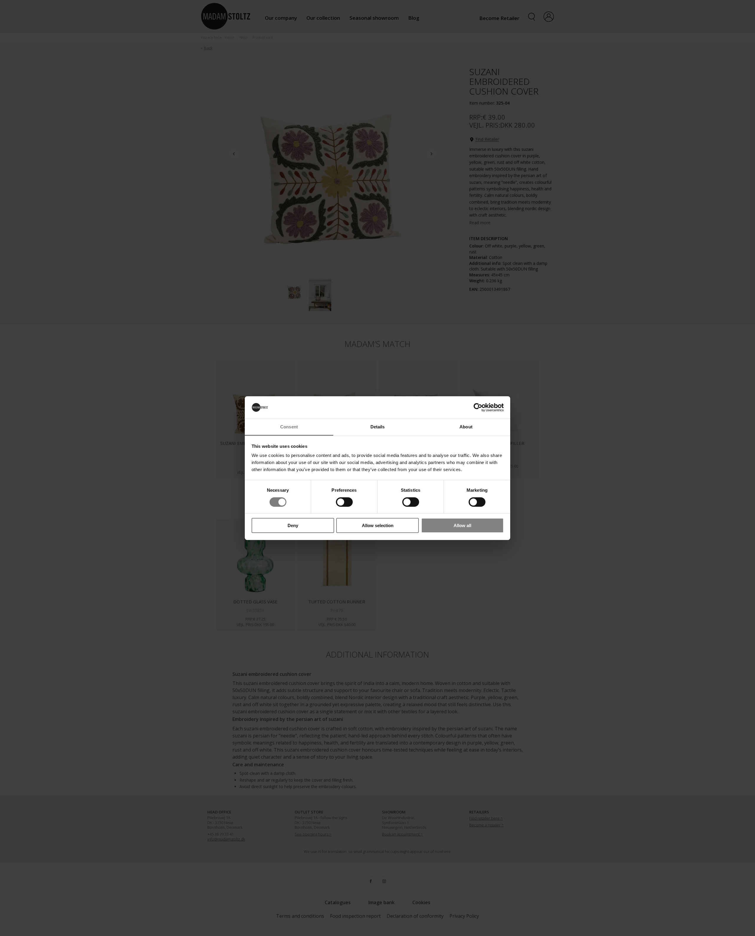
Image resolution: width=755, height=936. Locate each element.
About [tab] (465, 426)
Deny (293, 525)
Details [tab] (377, 426)
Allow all (462, 525)
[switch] (344, 502)
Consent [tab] (289, 426)
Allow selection (377, 525)
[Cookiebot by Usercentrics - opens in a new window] (478, 407)
